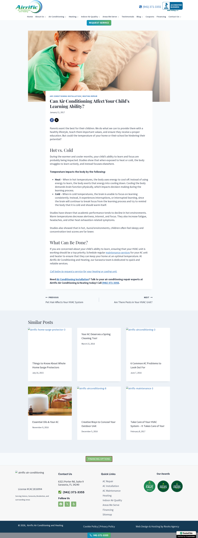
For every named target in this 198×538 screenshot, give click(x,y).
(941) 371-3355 (73, 492)
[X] (57, 120)
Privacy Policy (107, 526)
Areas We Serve (111, 505)
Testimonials (128, 16)
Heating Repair (89, 96)
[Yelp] (73, 504)
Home (30, 16)
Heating (107, 495)
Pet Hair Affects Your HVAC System (64, 300)
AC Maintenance (112, 490)
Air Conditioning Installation (65, 96)
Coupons (150, 16)
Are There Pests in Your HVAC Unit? (133, 300)
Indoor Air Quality (112, 500)
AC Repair (108, 481)
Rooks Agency (171, 526)
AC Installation (111, 485)
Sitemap (107, 514)
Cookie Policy (90, 526)
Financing (161, 16)
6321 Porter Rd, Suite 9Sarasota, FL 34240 (71, 483)
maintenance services (118, 252)
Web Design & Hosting (148, 526)
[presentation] (50, 342)
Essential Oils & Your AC (45, 422)
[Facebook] (52, 120)
